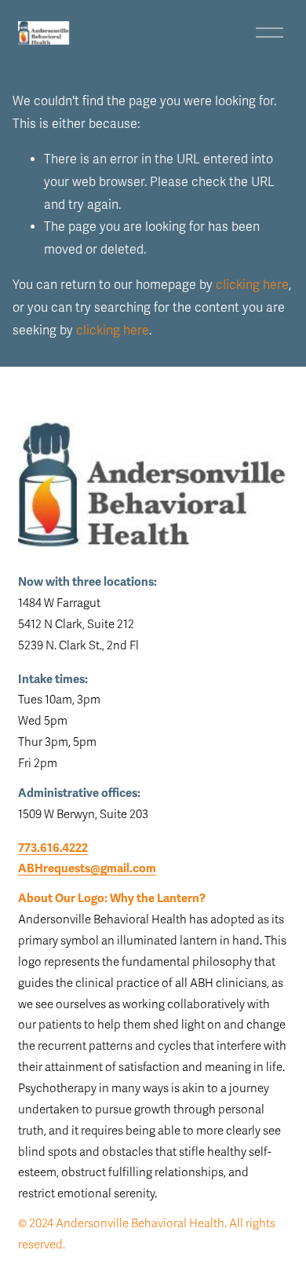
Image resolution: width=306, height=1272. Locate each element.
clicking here (252, 285)
